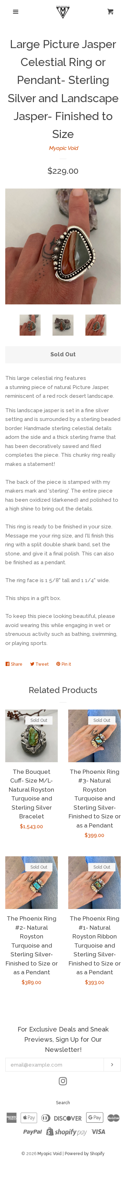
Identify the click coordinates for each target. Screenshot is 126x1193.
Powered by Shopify (85, 1153)
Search (63, 1102)
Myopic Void (63, 148)
